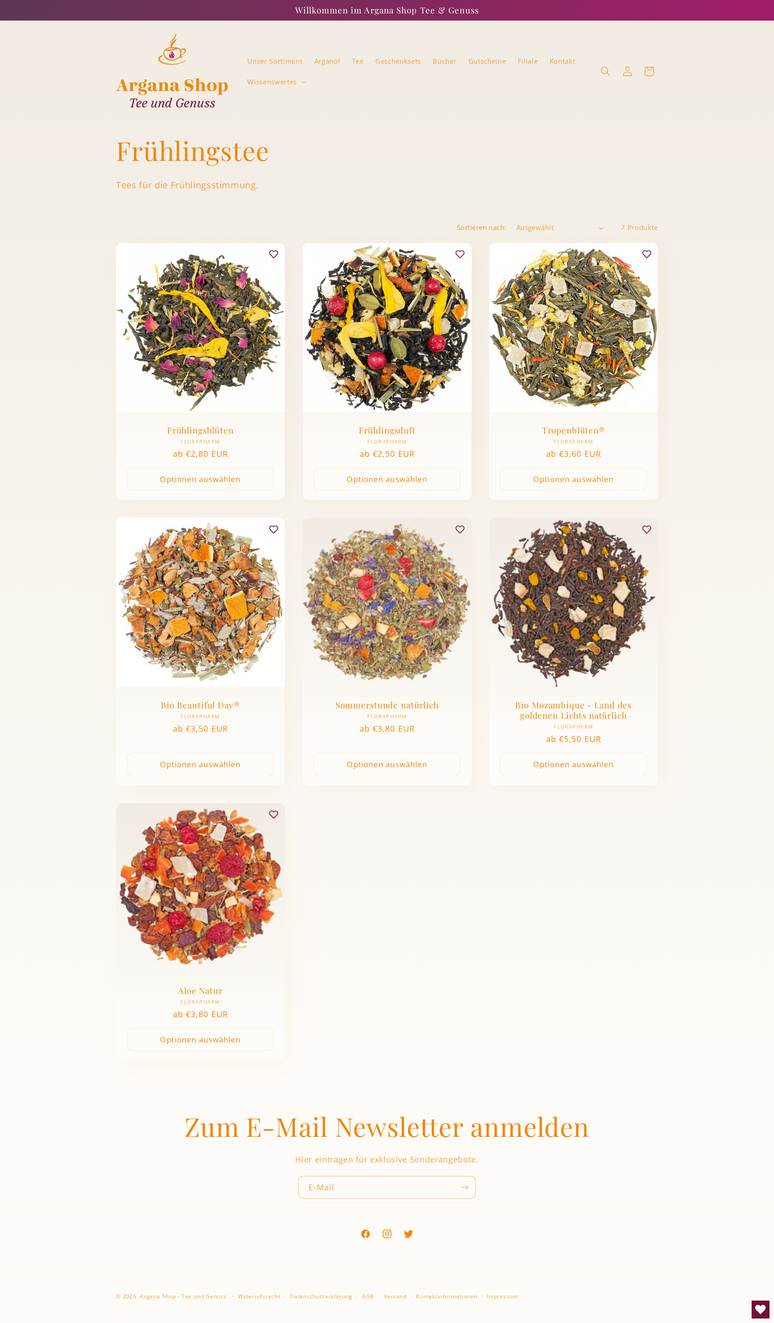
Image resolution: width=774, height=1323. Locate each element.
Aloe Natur (200, 990)
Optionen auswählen (200, 479)
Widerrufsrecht (259, 1296)
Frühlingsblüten (200, 430)
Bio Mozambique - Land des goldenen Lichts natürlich (574, 710)
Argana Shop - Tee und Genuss (183, 1296)
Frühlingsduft (386, 430)
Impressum (502, 1296)
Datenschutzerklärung (321, 1296)
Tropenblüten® (573, 430)
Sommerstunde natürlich (387, 705)
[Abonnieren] (464, 1187)
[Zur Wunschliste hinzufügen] (274, 254)
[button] (275, 81)
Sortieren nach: (482, 227)
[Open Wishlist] (761, 1310)
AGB (368, 1296)
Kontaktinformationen (446, 1296)
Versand (395, 1296)
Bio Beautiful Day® (200, 705)
